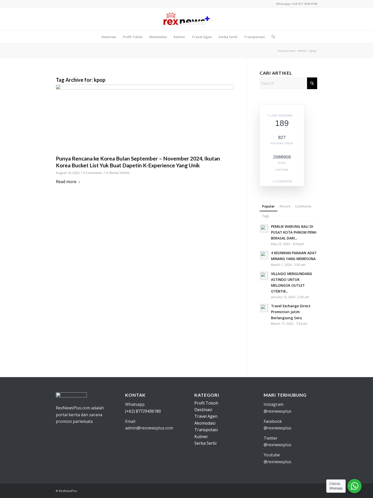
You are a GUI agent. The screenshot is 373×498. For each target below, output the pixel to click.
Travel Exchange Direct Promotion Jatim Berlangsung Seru (291, 311)
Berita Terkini (120, 172)
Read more (66, 181)
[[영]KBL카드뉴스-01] (145, 118)
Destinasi (203, 409)
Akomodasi (204, 423)
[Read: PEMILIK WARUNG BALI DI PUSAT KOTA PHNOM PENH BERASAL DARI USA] (264, 228)
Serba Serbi (205, 443)
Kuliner (201, 436)
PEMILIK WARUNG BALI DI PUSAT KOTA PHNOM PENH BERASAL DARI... (293, 232)
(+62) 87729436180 (143, 411)
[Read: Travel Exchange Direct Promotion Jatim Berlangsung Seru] (264, 308)
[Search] (271, 36)
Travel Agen (205, 416)
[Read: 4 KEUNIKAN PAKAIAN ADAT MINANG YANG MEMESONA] (264, 255)
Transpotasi (206, 429)
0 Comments (92, 172)
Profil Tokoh (206, 403)
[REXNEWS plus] (186, 19)
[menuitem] (109, 36)
